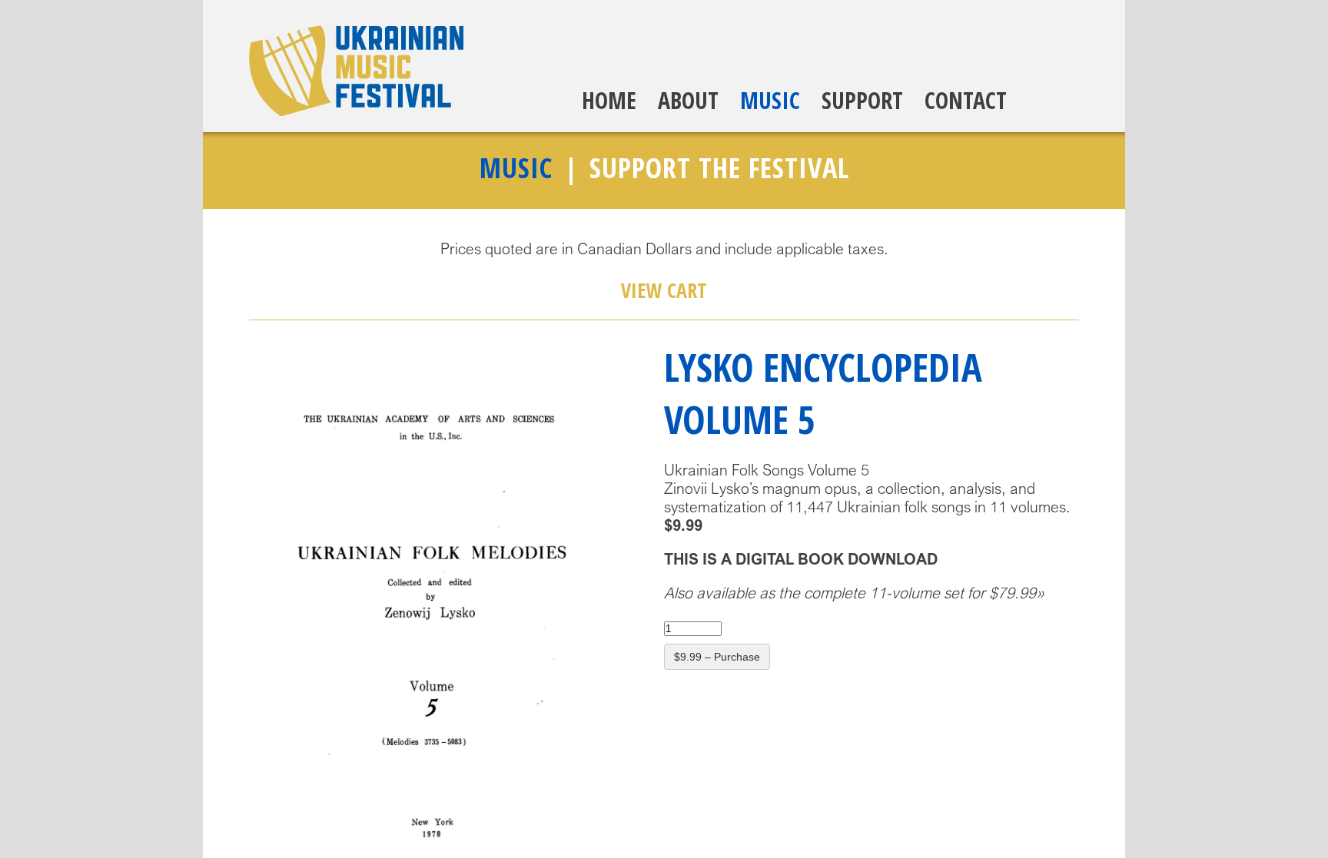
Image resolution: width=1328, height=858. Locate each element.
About (688, 100)
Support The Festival (719, 168)
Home (609, 100)
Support (862, 100)
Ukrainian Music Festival (356, 70)
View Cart (664, 290)
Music (770, 100)
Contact (966, 100)
